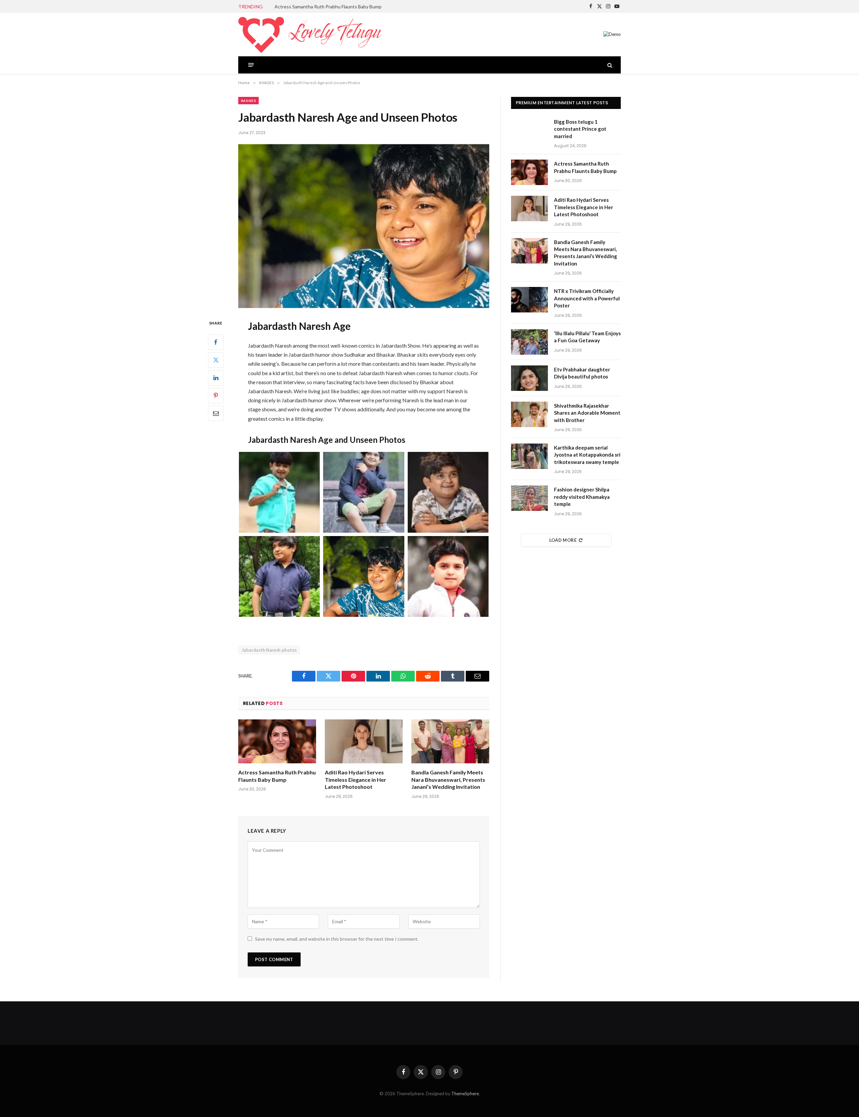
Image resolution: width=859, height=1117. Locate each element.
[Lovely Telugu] (310, 34)
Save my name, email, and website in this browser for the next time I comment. (336, 939)
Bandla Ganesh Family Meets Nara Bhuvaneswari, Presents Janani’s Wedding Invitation (448, 779)
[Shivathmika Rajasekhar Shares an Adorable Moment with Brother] (529, 414)
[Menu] (251, 65)
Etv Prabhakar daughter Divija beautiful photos (582, 372)
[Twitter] (215, 359)
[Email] (215, 413)
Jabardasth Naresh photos (269, 650)
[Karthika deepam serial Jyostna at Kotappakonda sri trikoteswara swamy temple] (529, 456)
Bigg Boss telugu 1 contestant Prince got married (580, 129)
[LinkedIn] (215, 377)
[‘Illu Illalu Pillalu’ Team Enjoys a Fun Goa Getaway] (529, 342)
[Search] (609, 64)
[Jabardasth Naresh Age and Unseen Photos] (363, 226)
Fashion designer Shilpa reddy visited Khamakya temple (582, 496)
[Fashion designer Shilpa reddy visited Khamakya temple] (529, 498)
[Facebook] (215, 342)
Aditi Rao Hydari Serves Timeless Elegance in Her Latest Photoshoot (355, 779)
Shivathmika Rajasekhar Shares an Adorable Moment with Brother (587, 413)
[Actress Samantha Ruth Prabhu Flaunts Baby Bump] (277, 741)
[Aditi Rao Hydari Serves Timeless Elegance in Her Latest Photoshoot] (364, 741)
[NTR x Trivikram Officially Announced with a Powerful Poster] (529, 299)
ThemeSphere (465, 1093)
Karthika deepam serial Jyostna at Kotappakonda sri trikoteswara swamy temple (587, 455)
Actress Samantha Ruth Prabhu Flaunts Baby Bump (328, 6)
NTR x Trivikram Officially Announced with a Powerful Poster (587, 298)
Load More (563, 540)
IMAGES (248, 100)
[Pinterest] (215, 395)
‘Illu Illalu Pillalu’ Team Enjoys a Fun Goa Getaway (587, 336)
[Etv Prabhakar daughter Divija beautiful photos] (529, 378)
